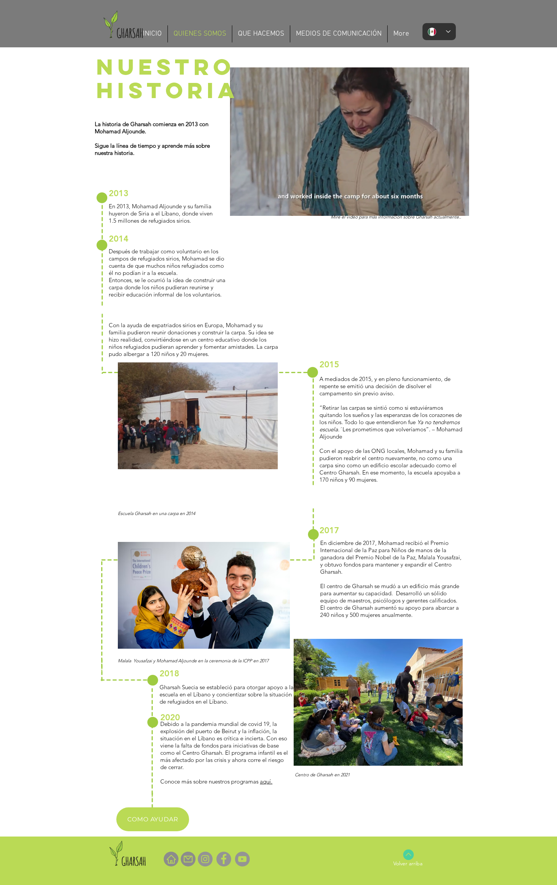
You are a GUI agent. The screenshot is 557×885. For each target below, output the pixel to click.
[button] (459, 207)
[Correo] (188, 859)
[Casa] (171, 859)
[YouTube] (242, 859)
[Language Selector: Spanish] (439, 31)
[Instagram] (205, 859)
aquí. (266, 781)
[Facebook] (223, 859)
